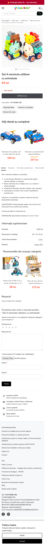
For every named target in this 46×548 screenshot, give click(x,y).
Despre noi (5, 451)
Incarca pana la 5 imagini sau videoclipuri (18, 354)
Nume (4, 363)
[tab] (3, 167)
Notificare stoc (22, 96)
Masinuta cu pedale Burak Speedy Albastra (34, 153)
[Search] (40, 13)
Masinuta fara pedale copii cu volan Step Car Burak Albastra (11, 153)
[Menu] (5, 8)
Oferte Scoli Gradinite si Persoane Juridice (16, 448)
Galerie (3, 168)
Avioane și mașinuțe (25, 107)
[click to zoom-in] (23, 46)
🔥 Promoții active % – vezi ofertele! (22, 2)
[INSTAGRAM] (8, 515)
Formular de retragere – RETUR (12, 472)
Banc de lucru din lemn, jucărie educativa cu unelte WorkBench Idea (35, 282)
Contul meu (6, 479)
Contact (4, 455)
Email (4, 372)
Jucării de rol (24, 20)
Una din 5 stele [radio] (3, 327)
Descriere (11, 168)
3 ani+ (40, 239)
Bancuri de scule (35, 20)
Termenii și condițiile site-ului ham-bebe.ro (16, 431)
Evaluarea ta (6, 324)
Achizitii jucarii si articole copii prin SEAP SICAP (18, 444)
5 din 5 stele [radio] (16, 327)
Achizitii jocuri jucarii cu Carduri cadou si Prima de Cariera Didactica (21, 439)
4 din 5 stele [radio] (12, 327)
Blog (3, 485)
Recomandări (39, 168)
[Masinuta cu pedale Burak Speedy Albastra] (34, 137)
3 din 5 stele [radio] (9, 327)
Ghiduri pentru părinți (9, 489)
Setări (22, 535)
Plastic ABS (38, 245)
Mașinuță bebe (8, 107)
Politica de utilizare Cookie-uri (12, 475)
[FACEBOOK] (3, 515)
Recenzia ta (7, 332)
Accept (22, 541)
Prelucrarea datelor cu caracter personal (15, 435)
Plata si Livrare (7, 465)
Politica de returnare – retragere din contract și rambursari (22, 468)
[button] (40, 8)
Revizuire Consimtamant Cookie (13, 482)
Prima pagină (5, 20)
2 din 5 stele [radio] (6, 327)
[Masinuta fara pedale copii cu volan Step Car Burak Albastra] (11, 137)
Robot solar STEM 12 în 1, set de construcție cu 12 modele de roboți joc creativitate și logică (12, 282)
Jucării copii (15, 20)
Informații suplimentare (25, 168)
